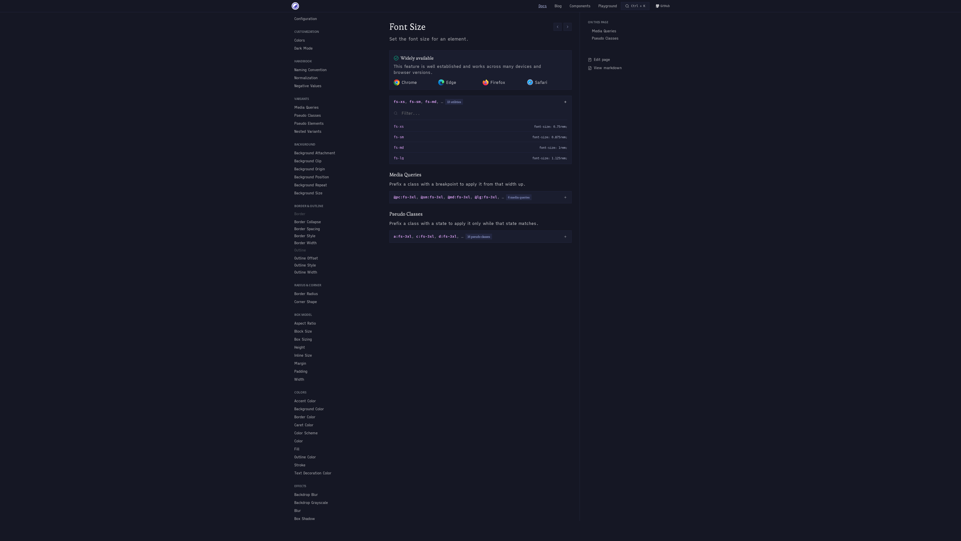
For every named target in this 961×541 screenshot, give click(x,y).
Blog (558, 6)
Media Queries (306, 107)
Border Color (304, 417)
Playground (607, 6)
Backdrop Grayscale (311, 502)
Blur (297, 510)
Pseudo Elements (309, 123)
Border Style (304, 236)
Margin (300, 363)
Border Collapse (307, 222)
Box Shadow (304, 518)
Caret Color (303, 425)
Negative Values (307, 86)
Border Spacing (307, 229)
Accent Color (305, 401)
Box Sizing (303, 339)
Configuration (305, 19)
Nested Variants (307, 131)
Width (299, 379)
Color (298, 441)
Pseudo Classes (307, 115)
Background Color (309, 409)
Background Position (311, 177)
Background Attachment (314, 153)
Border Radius (306, 294)
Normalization (306, 78)
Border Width (305, 243)
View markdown (608, 68)
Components (580, 6)
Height (299, 347)
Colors (299, 40)
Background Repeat (310, 185)
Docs (543, 6)
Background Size (308, 193)
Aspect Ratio (305, 323)
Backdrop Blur (306, 494)
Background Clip (307, 161)
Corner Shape (305, 302)
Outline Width (305, 272)
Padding (300, 371)
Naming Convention (310, 70)
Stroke (299, 465)
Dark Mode (303, 48)
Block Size (303, 331)
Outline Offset (306, 258)
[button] (558, 27)
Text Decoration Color (312, 473)
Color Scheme (306, 433)
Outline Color (305, 457)
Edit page (602, 59)
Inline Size (303, 355)
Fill (296, 449)
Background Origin (309, 169)
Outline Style (305, 265)
